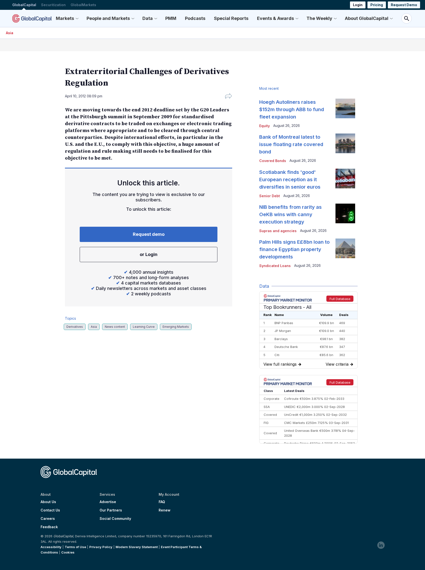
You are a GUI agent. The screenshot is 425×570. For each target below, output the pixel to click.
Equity (264, 126)
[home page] (32, 18)
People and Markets (108, 18)
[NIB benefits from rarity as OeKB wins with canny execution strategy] (345, 213)
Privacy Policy (100, 547)
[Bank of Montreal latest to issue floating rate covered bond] (345, 143)
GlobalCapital (24, 5)
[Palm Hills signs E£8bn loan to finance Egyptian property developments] (345, 248)
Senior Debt (269, 196)
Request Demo (404, 5)
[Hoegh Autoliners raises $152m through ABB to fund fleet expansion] (345, 108)
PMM (170, 18)
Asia (9, 33)
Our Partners (111, 510)
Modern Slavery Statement (137, 547)
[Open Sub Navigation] (77, 18)
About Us (48, 502)
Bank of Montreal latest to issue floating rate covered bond (291, 144)
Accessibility (51, 547)
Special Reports (231, 18)
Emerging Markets (176, 327)
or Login (148, 254)
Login (358, 5)
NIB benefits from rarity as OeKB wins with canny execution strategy (290, 214)
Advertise (108, 502)
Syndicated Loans (275, 266)
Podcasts (195, 18)
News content (115, 327)
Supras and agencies (278, 231)
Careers (48, 518)
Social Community (115, 518)
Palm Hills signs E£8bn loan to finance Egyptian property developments (294, 249)
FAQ (162, 502)
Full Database (340, 299)
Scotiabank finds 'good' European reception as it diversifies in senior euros (289, 179)
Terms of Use (75, 547)
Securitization (53, 5)
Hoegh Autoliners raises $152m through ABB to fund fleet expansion (291, 109)
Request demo (149, 234)
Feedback (49, 527)
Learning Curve (144, 327)
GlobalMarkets (83, 5)
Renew (164, 510)
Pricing (376, 5)
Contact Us (50, 510)
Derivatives (74, 327)
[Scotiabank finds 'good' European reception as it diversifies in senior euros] (345, 178)
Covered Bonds (272, 161)
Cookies (68, 552)
